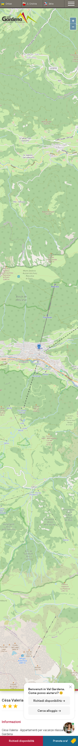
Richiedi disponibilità (21, 740)
